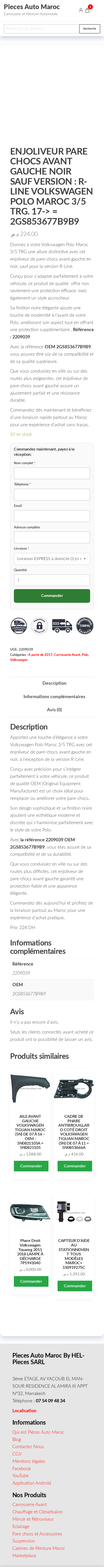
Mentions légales (28, 1461)
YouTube (20, 1476)
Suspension (23, 1541)
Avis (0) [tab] (54, 710)
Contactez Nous (28, 1447)
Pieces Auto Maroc (32, 7)
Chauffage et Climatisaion (37, 1512)
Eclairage (20, 1527)
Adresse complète (27, 527)
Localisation (24, 1411)
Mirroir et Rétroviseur (33, 1519)
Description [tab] (54, 683)
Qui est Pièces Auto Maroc (38, 1432)
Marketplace (24, 1556)
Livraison (21, 548)
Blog (16, 1439)
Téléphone (22, 484)
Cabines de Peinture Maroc (38, 1548)
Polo (85, 654)
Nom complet (25, 463)
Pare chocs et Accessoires (37, 1534)
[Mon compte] (81, 10)
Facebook (21, 1469)
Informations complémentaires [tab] (54, 697)
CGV (17, 1454)
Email (18, 506)
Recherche (89, 28)
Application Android (31, 1483)
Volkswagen (19, 659)
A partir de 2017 (40, 654)
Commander (31, 1166)
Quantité (20, 570)
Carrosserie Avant (67, 654)
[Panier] (87, 11)
